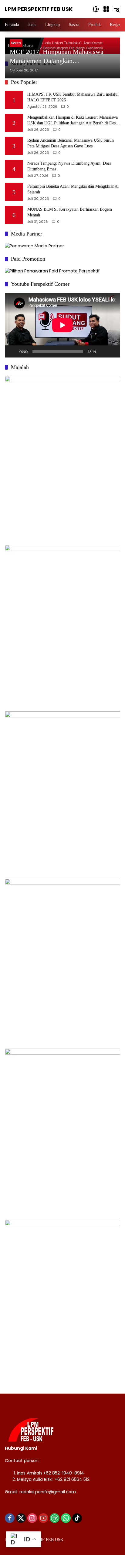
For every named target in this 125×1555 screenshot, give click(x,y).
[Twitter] (21, 1518)
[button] (96, 9)
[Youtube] (43, 1518)
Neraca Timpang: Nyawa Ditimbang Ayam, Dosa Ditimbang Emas (69, 166)
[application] (62, 325)
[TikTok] (77, 1518)
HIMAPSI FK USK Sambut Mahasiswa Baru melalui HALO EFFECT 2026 (73, 97)
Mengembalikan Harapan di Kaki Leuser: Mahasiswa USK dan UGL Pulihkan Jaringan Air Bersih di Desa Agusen (72, 120)
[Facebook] (10, 1518)
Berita (16, 43)
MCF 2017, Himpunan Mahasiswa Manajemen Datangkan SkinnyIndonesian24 (56, 57)
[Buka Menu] (106, 9)
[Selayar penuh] (112, 351)
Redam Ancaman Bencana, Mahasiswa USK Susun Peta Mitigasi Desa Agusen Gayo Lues (70, 143)
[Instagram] (32, 1518)
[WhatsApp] (66, 1518)
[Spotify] (54, 1518)
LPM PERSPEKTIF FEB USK (39, 9)
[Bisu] (103, 351)
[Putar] (13, 351)
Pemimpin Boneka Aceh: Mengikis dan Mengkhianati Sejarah (73, 189)
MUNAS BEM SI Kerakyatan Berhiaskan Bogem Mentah (69, 212)
